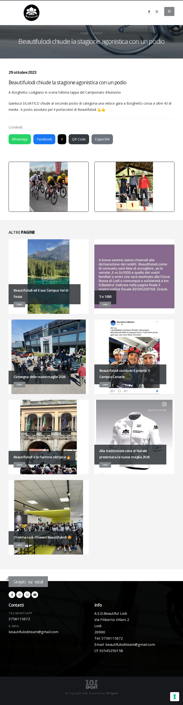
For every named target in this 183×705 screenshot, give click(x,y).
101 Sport (112, 693)
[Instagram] (156, 11)
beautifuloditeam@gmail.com (33, 631)
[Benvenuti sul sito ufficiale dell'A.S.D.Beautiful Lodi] (32, 13)
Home (84, 33)
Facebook (44, 139)
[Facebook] (149, 11)
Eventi (98, 33)
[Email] (34, 594)
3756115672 (19, 618)
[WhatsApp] (27, 594)
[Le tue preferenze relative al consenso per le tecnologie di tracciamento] (174, 696)
